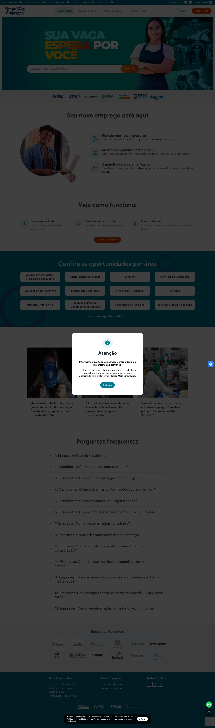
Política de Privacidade (76, 719)
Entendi (142, 719)
